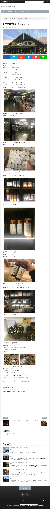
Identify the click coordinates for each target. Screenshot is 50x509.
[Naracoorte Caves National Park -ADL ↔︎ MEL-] (6, 464)
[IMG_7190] (19, 201)
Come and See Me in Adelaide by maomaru (29, 504)
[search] (43, 2)
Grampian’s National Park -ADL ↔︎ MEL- (19, 469)
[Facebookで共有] (6, 57)
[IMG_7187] (19, 313)
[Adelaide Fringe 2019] (6, 423)
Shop (16, 11)
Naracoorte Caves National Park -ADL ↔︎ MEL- (21, 462)
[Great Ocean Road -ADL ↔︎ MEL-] (6, 457)
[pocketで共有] (35, 57)
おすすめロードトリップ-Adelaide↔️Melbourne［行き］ (23, 447)
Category (10, 11)
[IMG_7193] (19, 249)
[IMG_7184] (19, 141)
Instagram (22, 11)
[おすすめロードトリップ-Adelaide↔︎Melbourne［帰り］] (6, 479)
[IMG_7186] (28, 365)
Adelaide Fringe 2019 (15, 420)
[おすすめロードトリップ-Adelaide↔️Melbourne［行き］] (6, 450)
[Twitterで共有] (14, 57)
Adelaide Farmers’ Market (32, 420)
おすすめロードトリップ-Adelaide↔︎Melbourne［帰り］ (23, 476)
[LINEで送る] (43, 57)
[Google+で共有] (21, 57)
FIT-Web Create (29, 505)
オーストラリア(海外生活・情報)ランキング (11, 433)
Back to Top (25, 488)
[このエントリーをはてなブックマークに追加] (28, 57)
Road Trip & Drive (13, 27)
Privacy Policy (41, 11)
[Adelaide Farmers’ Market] (44, 423)
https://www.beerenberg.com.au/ (12, 389)
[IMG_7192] (19, 340)
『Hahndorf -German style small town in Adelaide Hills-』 (16, 377)
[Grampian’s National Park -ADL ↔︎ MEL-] (6, 472)
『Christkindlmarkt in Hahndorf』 (11, 382)
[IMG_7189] (19, 170)
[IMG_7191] (19, 282)
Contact (33, 11)
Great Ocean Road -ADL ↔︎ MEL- (17, 455)
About (28, 11)
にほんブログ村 (6, 437)
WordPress (40, 505)
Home (4, 11)
